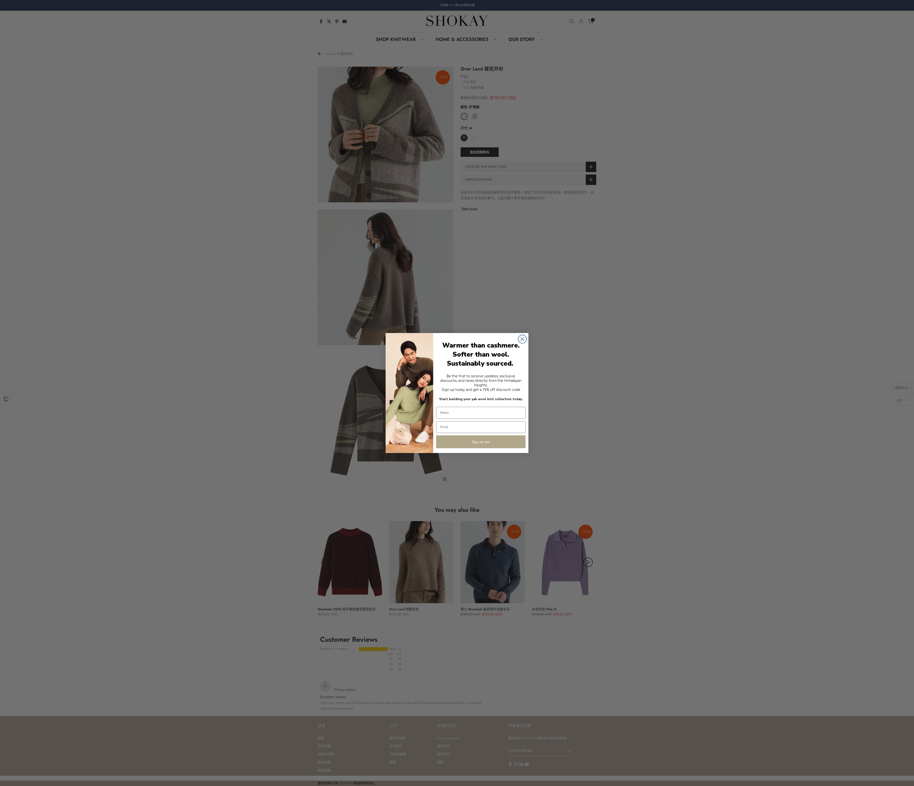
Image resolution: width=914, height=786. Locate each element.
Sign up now (481, 441)
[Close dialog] (522, 339)
